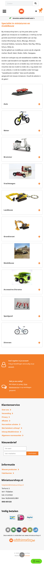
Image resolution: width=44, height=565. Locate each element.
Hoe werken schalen (10, 424)
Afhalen (5, 421)
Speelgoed (8, 316)
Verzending (6, 413)
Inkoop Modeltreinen (10, 432)
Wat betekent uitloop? (11, 428)
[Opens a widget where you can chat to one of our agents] (36, 561)
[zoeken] (35, 3)
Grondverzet (9, 236)
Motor (6, 130)
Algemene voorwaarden (11, 435)
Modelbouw (9, 263)
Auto (6, 104)
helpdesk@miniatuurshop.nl (13, 485)
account (11, 367)
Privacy (5, 417)
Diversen (7, 342)
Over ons (5, 410)
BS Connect (26, 556)
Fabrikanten (7, 473)
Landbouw (8, 210)
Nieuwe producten (9, 469)
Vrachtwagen (9, 183)
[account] (36, 11)
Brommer (8, 157)
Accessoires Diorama (13, 289)
